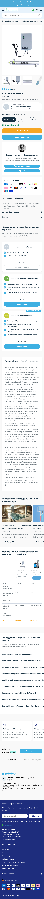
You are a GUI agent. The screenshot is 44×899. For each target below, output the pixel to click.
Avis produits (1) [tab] (12, 760)
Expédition (13, 99)
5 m (28, 119)
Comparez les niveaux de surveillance (22, 109)
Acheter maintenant (22, 137)
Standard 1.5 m (9, 119)
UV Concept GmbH (13, 895)
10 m (36, 119)
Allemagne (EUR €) (11, 880)
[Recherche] (39, 15)
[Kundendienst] (33, 9)
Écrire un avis (31, 751)
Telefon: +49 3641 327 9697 (11, 837)
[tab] (11, 362)
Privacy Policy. (36, 821)
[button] (6, 89)
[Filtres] (4, 766)
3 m (20, 119)
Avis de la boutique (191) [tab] (32, 760)
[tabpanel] (22, 426)
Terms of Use (26, 821)
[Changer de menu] (3, 9)
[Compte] (37, 9)
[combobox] (22, 15)
